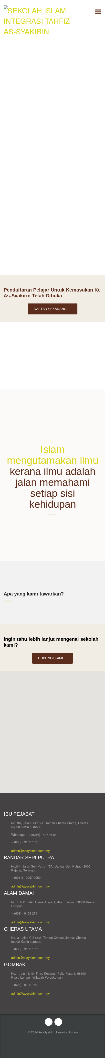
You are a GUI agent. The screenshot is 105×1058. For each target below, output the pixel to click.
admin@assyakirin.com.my (30, 850)
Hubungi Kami (50, 658)
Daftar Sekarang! (51, 309)
